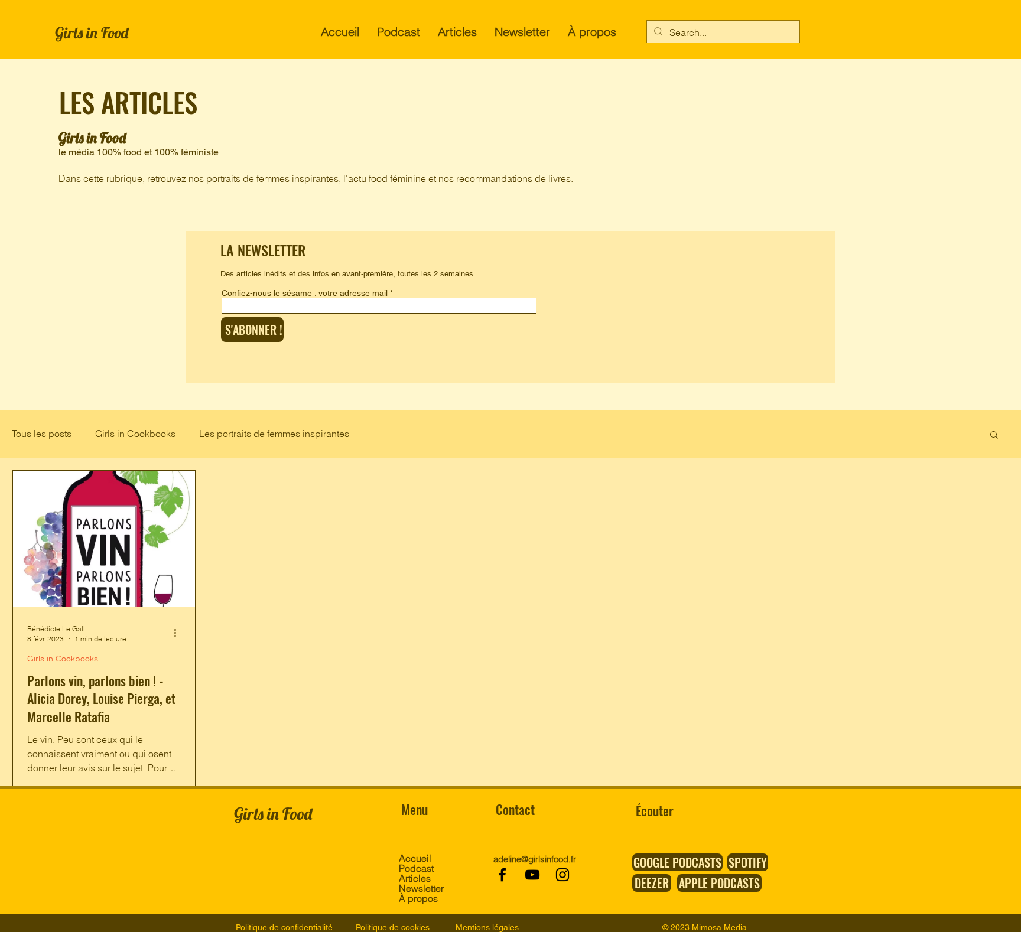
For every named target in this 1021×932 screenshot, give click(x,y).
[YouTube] (532, 875)
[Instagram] (562, 875)
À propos (418, 899)
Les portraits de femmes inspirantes (274, 433)
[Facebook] (502, 875)
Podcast (416, 868)
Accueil (415, 858)
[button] (994, 435)
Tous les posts (41, 433)
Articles (415, 879)
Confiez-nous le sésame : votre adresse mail (305, 293)
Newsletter (420, 889)
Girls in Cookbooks (135, 433)
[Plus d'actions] (179, 633)
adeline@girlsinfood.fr (534, 859)
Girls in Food (91, 33)
